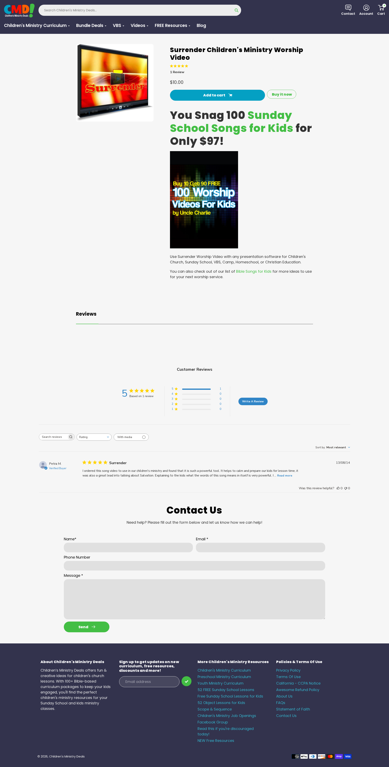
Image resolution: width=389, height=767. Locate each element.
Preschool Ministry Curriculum (224, 676)
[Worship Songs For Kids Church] (204, 247)
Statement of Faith (293, 709)
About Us (284, 696)
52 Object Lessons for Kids (221, 702)
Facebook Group (213, 722)
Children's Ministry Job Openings (227, 715)
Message (73, 575)
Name (70, 539)
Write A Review (253, 401)
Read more (284, 476)
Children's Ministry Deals (67, 756)
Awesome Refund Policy (297, 689)
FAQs (280, 702)
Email (202, 539)
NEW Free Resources (216, 740)
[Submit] (186, 681)
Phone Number (77, 557)
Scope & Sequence (215, 709)
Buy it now (282, 94)
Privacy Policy (288, 670)
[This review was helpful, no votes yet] (338, 488)
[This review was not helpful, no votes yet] (345, 488)
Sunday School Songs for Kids (231, 122)
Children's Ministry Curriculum (224, 670)
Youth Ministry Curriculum (221, 683)
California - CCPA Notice (298, 683)
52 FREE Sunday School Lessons (226, 689)
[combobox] (94, 437)
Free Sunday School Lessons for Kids (230, 696)
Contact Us (286, 715)
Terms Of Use (288, 676)
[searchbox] (53, 437)
